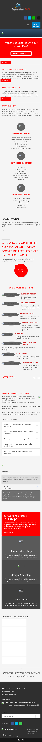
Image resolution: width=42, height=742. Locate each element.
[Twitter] (29, 18)
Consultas (36, 25)
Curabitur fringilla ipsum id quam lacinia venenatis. (18, 452)
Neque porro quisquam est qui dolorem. (18, 439)
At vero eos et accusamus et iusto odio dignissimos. (18, 445)
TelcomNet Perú (7, 735)
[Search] (37, 716)
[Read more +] (21, 65)
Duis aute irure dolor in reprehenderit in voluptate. (18, 433)
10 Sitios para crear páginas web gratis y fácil (20, 702)
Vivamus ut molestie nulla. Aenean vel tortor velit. (17, 425)
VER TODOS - (36, 378)
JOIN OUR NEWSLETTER (21, 53)
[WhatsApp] (33, 18)
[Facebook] (25, 18)
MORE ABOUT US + (9, 532)
